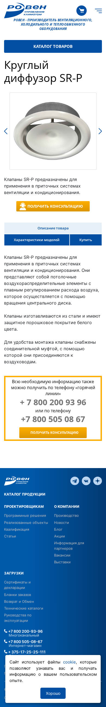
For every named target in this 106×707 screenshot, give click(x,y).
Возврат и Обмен (19, 601)
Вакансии (62, 555)
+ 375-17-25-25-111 (26, 652)
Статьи (10, 536)
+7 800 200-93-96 (25, 631)
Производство (66, 515)
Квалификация (16, 529)
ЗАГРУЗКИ (14, 573)
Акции (59, 536)
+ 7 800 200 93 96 (53, 402)
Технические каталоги (23, 608)
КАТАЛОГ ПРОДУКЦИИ (24, 494)
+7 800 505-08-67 (24, 641)
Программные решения (25, 515)
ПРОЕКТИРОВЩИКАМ (24, 506)
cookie (69, 662)
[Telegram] (74, 480)
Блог (58, 529)
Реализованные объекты (26, 522)
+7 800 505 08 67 (53, 419)
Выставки (62, 562)
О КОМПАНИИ (66, 506)
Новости (61, 522)
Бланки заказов (17, 594)
